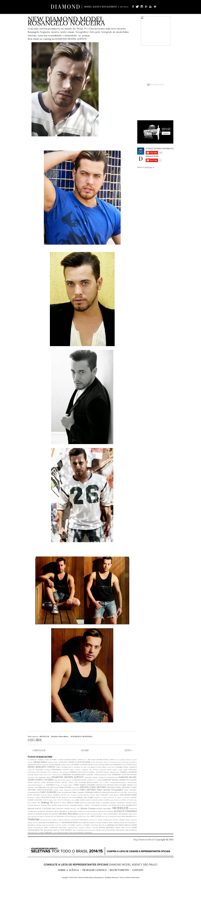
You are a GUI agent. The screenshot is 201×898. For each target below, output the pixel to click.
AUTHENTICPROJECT (87, 765)
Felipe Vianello (78, 792)
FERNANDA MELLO (92, 792)
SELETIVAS (103, 825)
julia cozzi (71, 800)
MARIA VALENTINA (103, 803)
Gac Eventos (71, 795)
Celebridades (56, 769)
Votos (55, 833)
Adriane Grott (53, 762)
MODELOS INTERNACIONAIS (48, 811)
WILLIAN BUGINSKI (76, 833)
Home (85, 750)
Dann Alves (43, 775)
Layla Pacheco (115, 800)
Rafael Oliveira (33, 823)
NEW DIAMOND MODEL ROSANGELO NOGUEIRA (66, 21)
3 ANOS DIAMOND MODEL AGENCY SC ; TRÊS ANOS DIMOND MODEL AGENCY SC (87, 760)
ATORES (75, 764)
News (135, 816)
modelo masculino (103, 808)
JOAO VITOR (62, 800)
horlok (52, 797)
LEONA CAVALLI (127, 800)
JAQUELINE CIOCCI (41, 800)
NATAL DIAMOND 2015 (59, 816)
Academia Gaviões (125, 760)
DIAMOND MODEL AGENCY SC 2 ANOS (88, 780)
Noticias (33, 819)
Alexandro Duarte (102, 762)
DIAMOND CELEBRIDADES (73, 774)
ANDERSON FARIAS (34, 765)
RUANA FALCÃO (42, 825)
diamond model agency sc (63, 780)
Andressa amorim (48, 765)
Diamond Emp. (105, 775)
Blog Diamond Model (144, 839)
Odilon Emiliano (64, 820)
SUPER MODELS (106, 827)
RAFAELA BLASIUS (47, 822)
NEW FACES (96, 816)
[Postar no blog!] (31, 739)
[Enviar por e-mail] (29, 739)
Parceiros (84, 820)
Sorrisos (82, 828)
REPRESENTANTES (70, 822)
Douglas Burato (126, 785)
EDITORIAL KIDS (52, 787)
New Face (86, 816)
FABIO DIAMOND (48, 792)
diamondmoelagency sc (36, 785)
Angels (57, 764)
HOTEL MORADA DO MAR (65, 797)
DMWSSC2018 (101, 785)
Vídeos (134, 830)
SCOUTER (94, 825)
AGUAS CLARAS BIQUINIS (79, 762)
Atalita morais (66, 765)
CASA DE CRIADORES (36, 770)
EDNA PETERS (65, 787)
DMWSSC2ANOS (113, 785)
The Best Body (46, 830)
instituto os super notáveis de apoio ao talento (112, 797)
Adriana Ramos (40, 762)
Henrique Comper (34, 797)
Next (128, 750)
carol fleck (111, 767)
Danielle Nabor (33, 775)
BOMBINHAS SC (119, 765)
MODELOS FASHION (105, 811)
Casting (47, 770)
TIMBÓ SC (56, 830)
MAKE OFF (36, 803)
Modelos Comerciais (68, 811)
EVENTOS (75, 790)
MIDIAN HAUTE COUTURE (39, 808)
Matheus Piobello (40, 805)
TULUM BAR (99, 830)
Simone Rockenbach (35, 828)
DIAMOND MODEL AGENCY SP (115, 780)
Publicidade (108, 820)
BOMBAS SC (108, 765)
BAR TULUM (99, 765)
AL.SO (93, 762)
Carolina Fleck (122, 767)
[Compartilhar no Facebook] (37, 739)
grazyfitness (114, 795)
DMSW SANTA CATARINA (84, 785)
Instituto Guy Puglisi (84, 797)
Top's (74, 830)
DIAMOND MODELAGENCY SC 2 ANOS (94, 782)
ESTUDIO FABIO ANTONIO (93, 787)
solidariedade (73, 828)
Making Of (47, 802)
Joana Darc (53, 800)
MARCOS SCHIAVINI (87, 803)
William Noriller (63, 833)
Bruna (135, 765)
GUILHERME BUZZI (128, 795)
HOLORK (45, 797)
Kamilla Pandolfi (91, 800)
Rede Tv (58, 823)
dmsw (70, 785)
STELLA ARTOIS (92, 828)
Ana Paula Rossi (115, 762)
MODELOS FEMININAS (125, 811)
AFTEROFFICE (63, 762)
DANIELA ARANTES (96, 772)
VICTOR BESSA (110, 830)
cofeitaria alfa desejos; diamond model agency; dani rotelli (104, 770)
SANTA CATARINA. (69, 825)
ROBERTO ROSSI (95, 823)
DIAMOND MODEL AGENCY (68, 777)
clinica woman (75, 770)
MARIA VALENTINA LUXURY (121, 803)
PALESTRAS (75, 820)
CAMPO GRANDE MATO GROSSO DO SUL (71, 767)
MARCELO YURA (60, 803)
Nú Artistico (53, 820)
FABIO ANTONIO (87, 790)
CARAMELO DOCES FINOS (97, 767)
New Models (127, 816)
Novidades (44, 820)
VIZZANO (48, 832)
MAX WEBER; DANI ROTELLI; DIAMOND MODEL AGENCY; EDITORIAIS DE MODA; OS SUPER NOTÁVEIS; (86, 805)
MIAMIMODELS (131, 805)
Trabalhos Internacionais (86, 830)
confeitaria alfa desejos (60, 772)
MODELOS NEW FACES (87, 814)
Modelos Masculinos (68, 814)
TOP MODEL (66, 830)
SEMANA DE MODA (115, 825)
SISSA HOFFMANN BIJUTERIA (55, 828)
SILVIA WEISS (131, 825)
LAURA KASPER (103, 800)
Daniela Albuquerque (111, 772)
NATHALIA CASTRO (75, 816)
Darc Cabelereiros (54, 775)
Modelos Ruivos (102, 814)
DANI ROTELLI (82, 772)
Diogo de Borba (62, 785)
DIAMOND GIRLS (45, 777)
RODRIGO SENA (107, 823)
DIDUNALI (50, 785)
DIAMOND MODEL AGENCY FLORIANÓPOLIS (100, 777)
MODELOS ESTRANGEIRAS (87, 811)
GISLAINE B (105, 795)
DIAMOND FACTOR (120, 774)
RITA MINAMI (84, 823)
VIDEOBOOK (120, 830)
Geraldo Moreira (83, 795)
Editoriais (42, 787)
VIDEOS (128, 830)
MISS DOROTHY (58, 809)
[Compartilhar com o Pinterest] (40, 739)
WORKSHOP (87, 833)
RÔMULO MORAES (120, 823)
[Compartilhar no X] (34, 739)
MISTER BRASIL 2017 (72, 809)
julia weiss (80, 800)
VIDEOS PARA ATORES (36, 833)
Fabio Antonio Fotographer (110, 790)
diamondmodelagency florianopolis (123, 782)
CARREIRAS (133, 767)
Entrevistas (76, 787)
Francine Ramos (46, 795)
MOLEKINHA (113, 814)
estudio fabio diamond (61, 790)
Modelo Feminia (88, 808)
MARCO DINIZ (73, 803)
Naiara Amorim (44, 816)
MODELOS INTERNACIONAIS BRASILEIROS (43, 814)
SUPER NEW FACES (122, 828)
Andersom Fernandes (129, 762)
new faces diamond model (111, 816)
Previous (38, 750)
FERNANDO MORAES (109, 792)
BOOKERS (128, 765)
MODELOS (120, 808)
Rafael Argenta (131, 820)
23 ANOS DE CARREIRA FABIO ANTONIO (42, 760)
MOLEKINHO (123, 814)
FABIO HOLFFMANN (64, 792)
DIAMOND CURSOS (93, 775)
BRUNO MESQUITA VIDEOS (41, 767)
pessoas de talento (96, 820)
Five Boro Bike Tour (124, 792)
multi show (133, 814)
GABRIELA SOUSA (59, 795)
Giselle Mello (95, 795)
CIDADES (65, 770)
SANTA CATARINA (83, 825)
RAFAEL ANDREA (119, 820)
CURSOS (73, 772)
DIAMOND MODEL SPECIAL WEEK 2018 (62, 782)
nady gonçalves (33, 816)
